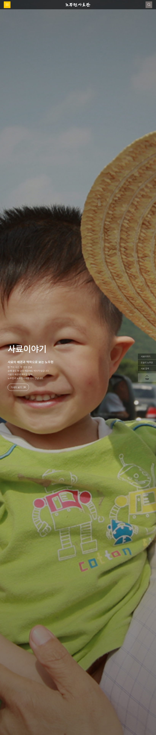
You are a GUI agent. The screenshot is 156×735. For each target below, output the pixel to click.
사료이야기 (145, 356)
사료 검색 (145, 368)
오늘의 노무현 (147, 362)
